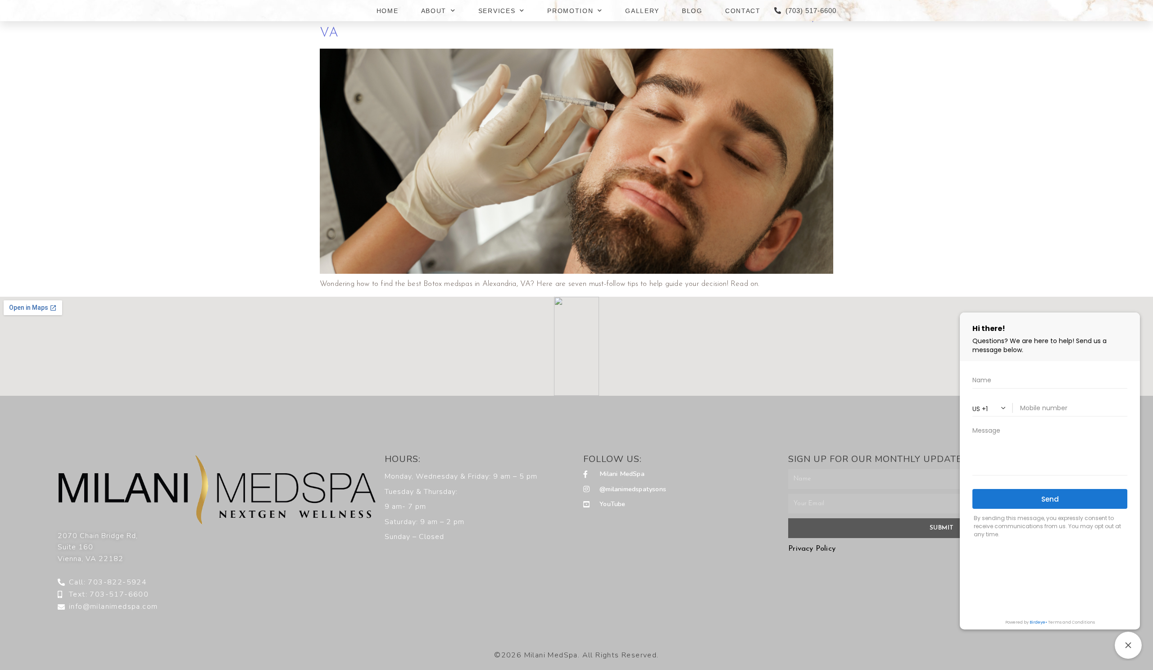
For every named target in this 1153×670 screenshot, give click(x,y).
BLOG (692, 10)
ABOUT (434, 10)
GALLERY (642, 10)
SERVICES (497, 10)
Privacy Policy (811, 548)
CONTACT (743, 10)
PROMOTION (570, 10)
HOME (388, 10)
